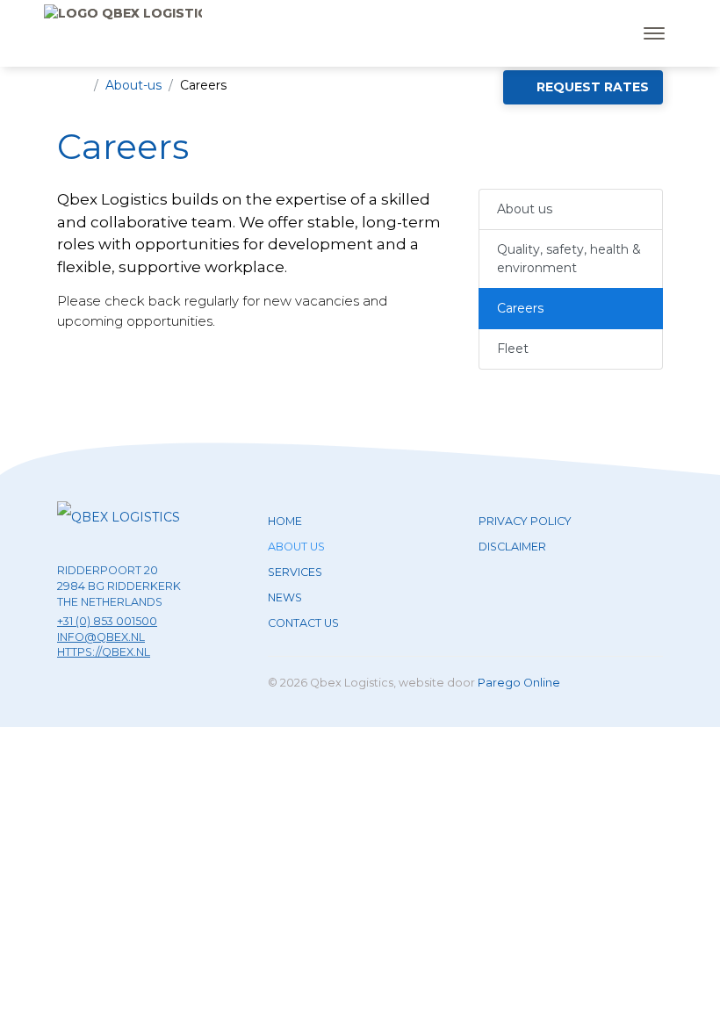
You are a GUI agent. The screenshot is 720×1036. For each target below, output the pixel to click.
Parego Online (519, 682)
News (285, 597)
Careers (520, 308)
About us (524, 209)
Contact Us (303, 623)
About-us (133, 85)
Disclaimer (512, 546)
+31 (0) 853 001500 (107, 621)
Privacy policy (525, 521)
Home (285, 521)
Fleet (513, 348)
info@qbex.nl (101, 637)
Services (295, 572)
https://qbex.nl (103, 651)
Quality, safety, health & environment (569, 258)
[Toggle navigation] (654, 33)
